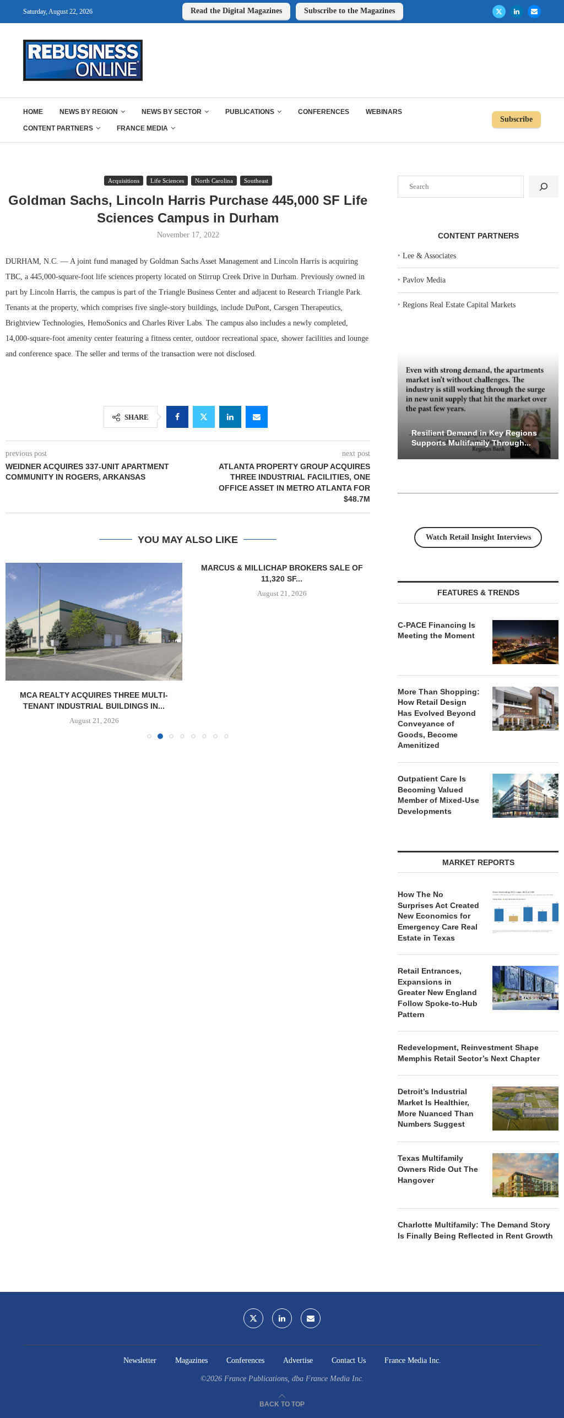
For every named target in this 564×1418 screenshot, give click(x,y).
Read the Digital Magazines (236, 11)
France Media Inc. (412, 1360)
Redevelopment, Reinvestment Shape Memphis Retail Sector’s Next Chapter (469, 1053)
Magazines (191, 1360)
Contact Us (349, 1360)
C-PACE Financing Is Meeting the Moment (436, 630)
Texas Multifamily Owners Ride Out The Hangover (438, 1169)
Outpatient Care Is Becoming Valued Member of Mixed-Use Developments (438, 795)
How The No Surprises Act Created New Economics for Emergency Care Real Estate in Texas (438, 916)
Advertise (298, 1360)
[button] (20, 650)
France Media (142, 128)
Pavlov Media (424, 280)
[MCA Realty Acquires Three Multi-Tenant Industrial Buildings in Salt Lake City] (94, 622)
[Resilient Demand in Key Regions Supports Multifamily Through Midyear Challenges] (478, 406)
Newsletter (139, 1360)
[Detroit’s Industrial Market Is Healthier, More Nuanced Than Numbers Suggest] (525, 1108)
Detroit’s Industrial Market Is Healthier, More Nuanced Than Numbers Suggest (436, 1107)
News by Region (88, 112)
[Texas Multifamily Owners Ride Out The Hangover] (525, 1175)
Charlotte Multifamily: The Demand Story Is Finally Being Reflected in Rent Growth (475, 1230)
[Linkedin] (516, 11)
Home (33, 112)
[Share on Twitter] (204, 417)
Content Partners (58, 128)
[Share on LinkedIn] (230, 417)
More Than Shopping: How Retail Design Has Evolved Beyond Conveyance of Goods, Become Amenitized (439, 718)
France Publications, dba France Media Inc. (294, 1378)
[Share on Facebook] (177, 417)
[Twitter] (499, 11)
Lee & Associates (429, 256)
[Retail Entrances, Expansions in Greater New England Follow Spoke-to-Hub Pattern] (525, 988)
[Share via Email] (257, 417)
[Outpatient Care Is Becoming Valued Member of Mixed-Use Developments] (525, 796)
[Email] (534, 11)
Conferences (323, 112)
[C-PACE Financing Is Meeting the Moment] (525, 642)
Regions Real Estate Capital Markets (459, 305)
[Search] (543, 187)
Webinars (384, 112)
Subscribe (516, 119)
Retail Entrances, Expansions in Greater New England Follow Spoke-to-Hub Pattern (438, 992)
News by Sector (172, 112)
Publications (249, 112)
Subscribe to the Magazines (349, 11)
